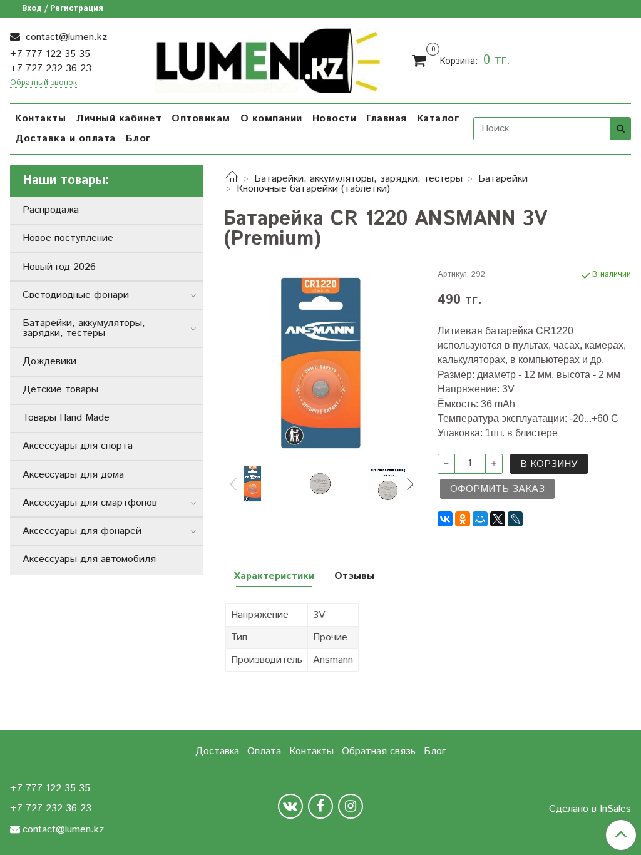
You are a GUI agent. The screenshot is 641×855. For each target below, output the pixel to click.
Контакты (40, 118)
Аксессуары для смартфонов (90, 503)
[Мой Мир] (480, 518)
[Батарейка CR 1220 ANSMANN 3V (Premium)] (320, 363)
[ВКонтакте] (445, 518)
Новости (334, 118)
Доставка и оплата (65, 138)
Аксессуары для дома (73, 475)
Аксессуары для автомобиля (89, 559)
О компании (271, 118)
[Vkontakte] (290, 806)
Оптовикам (201, 118)
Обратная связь (379, 751)
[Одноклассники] (462, 518)
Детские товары (60, 389)
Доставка (217, 751)
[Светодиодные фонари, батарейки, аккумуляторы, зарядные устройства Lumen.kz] (268, 58)
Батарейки (503, 179)
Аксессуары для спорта (78, 446)
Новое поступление (68, 238)
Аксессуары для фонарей (82, 531)
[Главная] (232, 179)
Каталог (438, 118)
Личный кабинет (119, 118)
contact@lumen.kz (65, 37)
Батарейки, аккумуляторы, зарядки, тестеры (358, 179)
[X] (497, 518)
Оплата (264, 751)
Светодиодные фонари (76, 295)
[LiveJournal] (515, 518)
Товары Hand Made (66, 418)
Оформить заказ (497, 489)
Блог (138, 138)
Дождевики (49, 361)
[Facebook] (320, 806)
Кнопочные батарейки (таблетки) (313, 189)
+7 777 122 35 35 (50, 54)
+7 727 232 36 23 (50, 68)
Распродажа (51, 210)
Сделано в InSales (590, 809)
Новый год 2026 (59, 267)
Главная (386, 118)
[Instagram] (350, 806)
